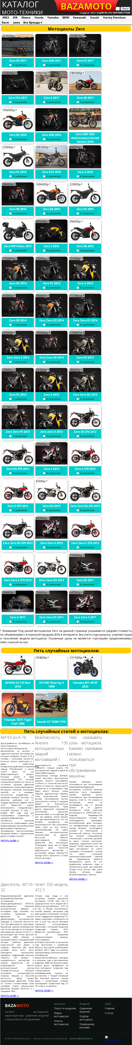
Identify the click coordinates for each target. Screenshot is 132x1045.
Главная (109, 1008)
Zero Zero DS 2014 (51, 320)
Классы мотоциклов (61, 1022)
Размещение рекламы (87, 1026)
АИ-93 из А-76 (13, 737)
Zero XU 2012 (51, 506)
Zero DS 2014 (17, 283)
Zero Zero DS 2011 (51, 617)
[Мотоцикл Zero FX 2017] (85, 56)
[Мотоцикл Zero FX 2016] (18, 167)
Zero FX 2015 (85, 209)
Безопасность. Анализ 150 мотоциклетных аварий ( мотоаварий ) (51, 748)
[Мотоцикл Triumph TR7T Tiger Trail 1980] (18, 716)
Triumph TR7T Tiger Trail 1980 (18, 721)
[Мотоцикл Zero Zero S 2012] (51, 538)
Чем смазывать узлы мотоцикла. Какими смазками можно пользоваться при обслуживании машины (85, 757)
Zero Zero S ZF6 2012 (85, 543)
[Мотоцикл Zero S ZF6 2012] (85, 464)
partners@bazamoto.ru (81, 1038)
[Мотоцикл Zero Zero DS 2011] (51, 612)
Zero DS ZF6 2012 (85, 432)
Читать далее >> (10, 840)
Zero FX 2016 (17, 172)
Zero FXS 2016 (51, 172)
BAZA (17, 1005)
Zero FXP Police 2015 (18, 246)
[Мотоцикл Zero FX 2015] (85, 204)
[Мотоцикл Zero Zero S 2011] (85, 612)
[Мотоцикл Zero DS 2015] (51, 204)
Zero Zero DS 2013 (85, 394)
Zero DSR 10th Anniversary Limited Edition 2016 (85, 138)
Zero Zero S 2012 (51, 543)
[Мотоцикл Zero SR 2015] (85, 241)
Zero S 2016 (85, 172)
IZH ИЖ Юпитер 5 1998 (51, 684)
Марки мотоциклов (61, 1015)
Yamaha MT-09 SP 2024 (85, 684)
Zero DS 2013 (85, 357)
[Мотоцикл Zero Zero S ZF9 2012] (18, 575)
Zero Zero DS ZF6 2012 (85, 506)
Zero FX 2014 (51, 283)
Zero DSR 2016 (51, 135)
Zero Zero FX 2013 (18, 432)
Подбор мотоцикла (86, 1018)
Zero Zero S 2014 (18, 357)
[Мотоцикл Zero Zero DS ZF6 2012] (85, 502)
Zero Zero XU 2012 (51, 580)
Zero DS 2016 (17, 135)
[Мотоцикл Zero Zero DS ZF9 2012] (18, 539)
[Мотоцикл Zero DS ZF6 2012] (85, 428)
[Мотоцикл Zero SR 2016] (18, 204)
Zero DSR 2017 (51, 61)
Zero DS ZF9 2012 (17, 469)
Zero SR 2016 (17, 209)
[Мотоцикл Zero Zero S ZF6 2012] (85, 538)
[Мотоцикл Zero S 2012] (51, 463)
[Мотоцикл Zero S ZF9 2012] (18, 501)
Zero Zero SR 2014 (51, 357)
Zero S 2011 (17, 617)
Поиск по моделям (65, 1008)
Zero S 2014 (85, 283)
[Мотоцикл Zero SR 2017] (85, 93)
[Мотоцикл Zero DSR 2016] (51, 130)
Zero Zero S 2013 (51, 432)
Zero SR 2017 (85, 98)
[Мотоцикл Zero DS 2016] (18, 130)
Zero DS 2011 (85, 580)
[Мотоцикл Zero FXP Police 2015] (18, 241)
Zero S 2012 (51, 469)
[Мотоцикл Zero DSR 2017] (51, 56)
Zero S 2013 (51, 394)
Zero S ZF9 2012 (17, 506)
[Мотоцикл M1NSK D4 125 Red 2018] (18, 675)
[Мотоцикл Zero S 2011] (18, 611)
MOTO (86, 6)
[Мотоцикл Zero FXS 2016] (51, 167)
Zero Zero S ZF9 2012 (18, 580)
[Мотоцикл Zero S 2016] (85, 167)
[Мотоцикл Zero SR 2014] (18, 316)
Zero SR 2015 (85, 246)
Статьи (109, 1013)
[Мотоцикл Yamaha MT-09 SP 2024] (85, 676)
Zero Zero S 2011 (85, 617)
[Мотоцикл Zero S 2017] (51, 93)
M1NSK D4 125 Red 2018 (17, 684)
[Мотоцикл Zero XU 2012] (51, 501)
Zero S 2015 (51, 246)
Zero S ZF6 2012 (85, 469)
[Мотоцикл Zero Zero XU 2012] (51, 575)
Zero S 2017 (51, 98)
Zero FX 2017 (85, 61)
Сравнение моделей (86, 1010)
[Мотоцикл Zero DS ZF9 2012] (18, 465)
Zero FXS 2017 (17, 98)
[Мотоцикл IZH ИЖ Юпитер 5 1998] (51, 660)
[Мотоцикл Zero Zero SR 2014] (51, 353)
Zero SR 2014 (17, 320)
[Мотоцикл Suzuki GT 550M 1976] (51, 716)
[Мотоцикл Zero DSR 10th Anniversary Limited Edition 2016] (85, 129)
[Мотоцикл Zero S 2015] (51, 241)
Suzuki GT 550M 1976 (51, 722)
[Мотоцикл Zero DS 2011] (85, 575)
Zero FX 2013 (17, 394)
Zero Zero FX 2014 (85, 320)
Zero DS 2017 (17, 61)
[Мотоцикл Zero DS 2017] (18, 56)
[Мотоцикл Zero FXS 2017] (18, 93)
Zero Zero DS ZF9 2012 (18, 543)
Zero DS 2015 (51, 209)
